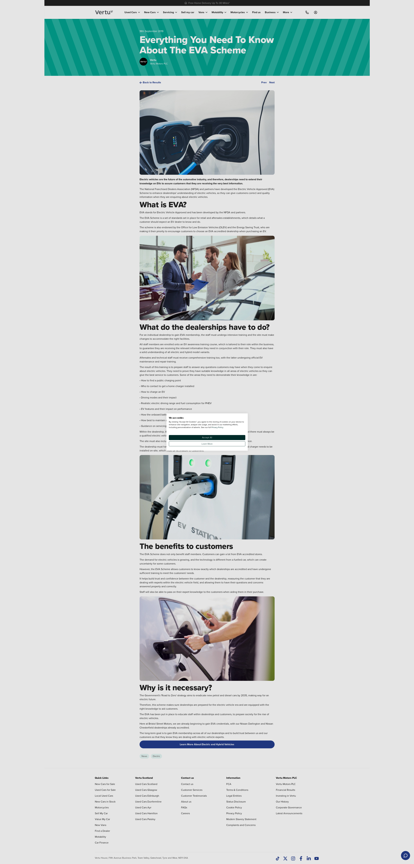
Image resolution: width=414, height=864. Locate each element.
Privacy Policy (217, 427)
